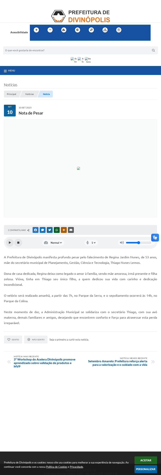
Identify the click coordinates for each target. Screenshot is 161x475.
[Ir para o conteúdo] (130, 30)
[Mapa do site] (105, 30)
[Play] (10, 243)
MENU (11, 70)
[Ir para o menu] (139, 30)
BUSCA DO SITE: (14, 44)
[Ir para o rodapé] (42, 38)
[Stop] (18, 243)
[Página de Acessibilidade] (118, 30)
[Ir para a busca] (34, 38)
